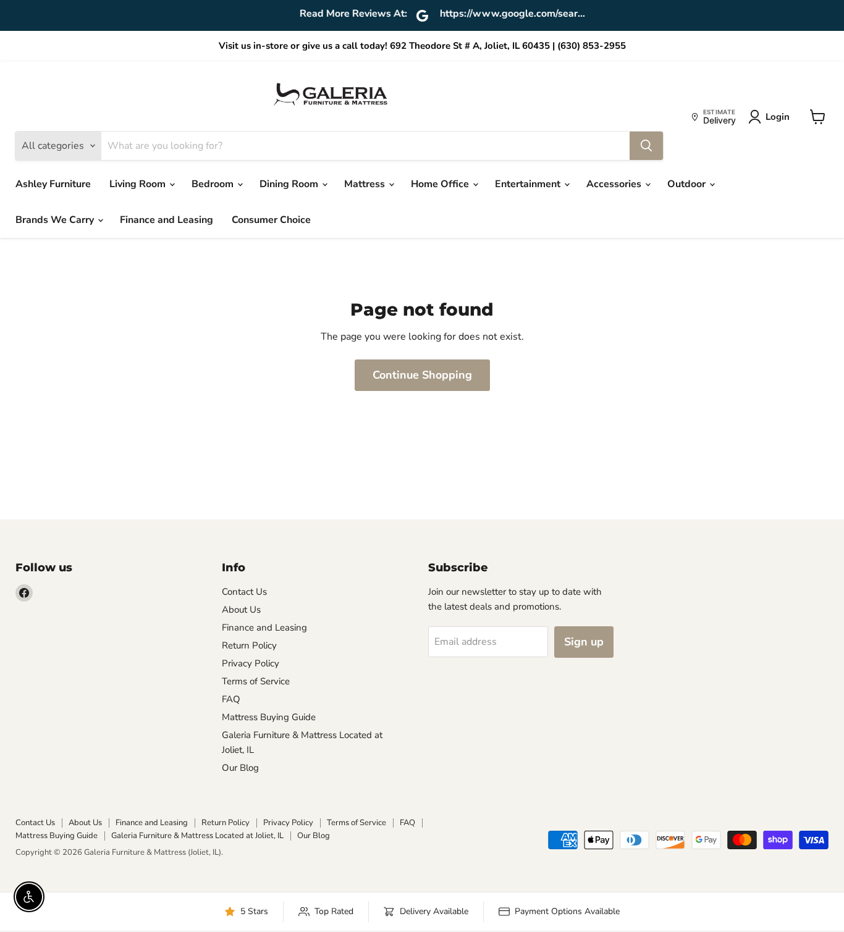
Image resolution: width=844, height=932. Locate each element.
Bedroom (214, 184)
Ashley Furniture (53, 184)
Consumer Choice (271, 220)
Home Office (441, 184)
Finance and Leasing (166, 220)
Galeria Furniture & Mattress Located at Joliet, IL (197, 835)
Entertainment (529, 184)
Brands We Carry (55, 220)
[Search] (646, 146)
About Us (241, 609)
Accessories (615, 184)
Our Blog (240, 768)
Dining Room (290, 184)
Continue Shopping (422, 374)
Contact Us (244, 592)
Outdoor (687, 184)
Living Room (138, 184)
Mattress (365, 184)
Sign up (584, 641)
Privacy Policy (250, 663)
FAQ (231, 699)
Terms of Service (256, 681)
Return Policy (249, 645)
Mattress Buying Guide (269, 717)
